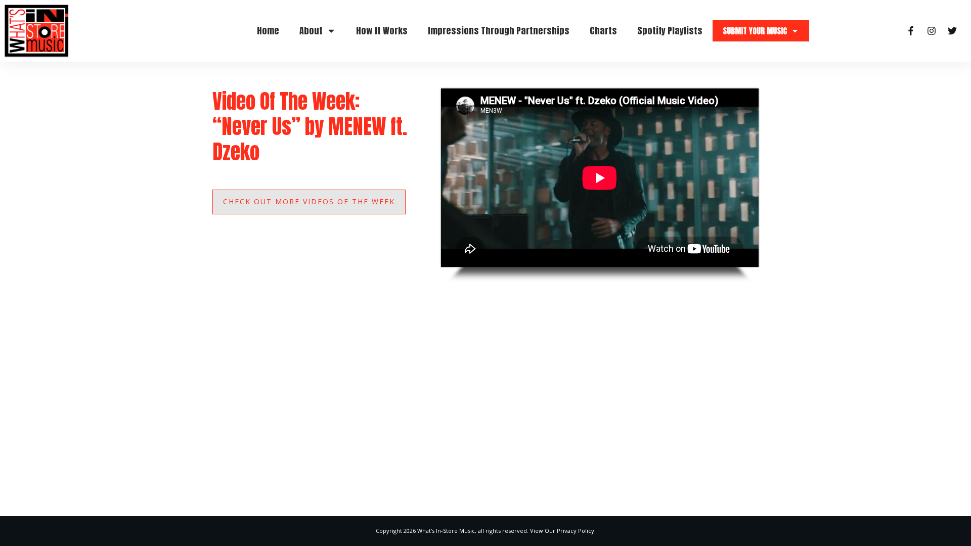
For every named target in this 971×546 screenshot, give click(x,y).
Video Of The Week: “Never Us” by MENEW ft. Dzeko (309, 126)
